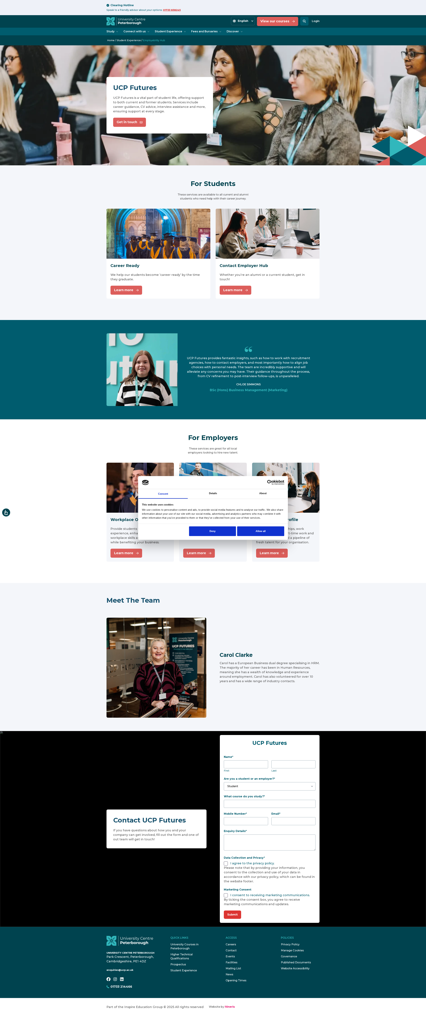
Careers (231, 944)
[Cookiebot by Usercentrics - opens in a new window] (269, 482)
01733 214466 (121, 986)
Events (230, 956)
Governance (289, 956)
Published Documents (296, 962)
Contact (231, 950)
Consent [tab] (163, 493)
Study (110, 31)
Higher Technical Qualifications (181, 956)
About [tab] (263, 493)
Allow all (261, 531)
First (226, 770)
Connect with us (134, 31)
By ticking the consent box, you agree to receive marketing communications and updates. (262, 902)
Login (316, 21)
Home (110, 40)
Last (274, 770)
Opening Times (236, 980)
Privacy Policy (290, 944)
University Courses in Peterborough (184, 946)
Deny (212, 531)
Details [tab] (213, 493)
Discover (233, 31)
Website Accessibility (295, 968)
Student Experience (168, 31)
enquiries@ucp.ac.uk (119, 970)
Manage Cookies (292, 950)
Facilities (231, 962)
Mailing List (233, 968)
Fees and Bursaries (204, 31)
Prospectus (178, 964)
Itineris (230, 1006)
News (229, 974)
